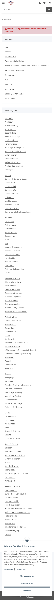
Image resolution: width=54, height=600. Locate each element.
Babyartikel (9, 328)
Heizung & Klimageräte (14, 147)
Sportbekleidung (12, 466)
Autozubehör (10, 129)
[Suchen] (49, 9)
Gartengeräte (10, 190)
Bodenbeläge (10, 133)
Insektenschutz (11, 201)
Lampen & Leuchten (13, 247)
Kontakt (8, 51)
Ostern (8, 272)
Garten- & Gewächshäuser (16, 179)
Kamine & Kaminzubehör (15, 151)
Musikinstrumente (12, 346)
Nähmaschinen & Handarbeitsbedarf (20, 350)
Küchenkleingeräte (13, 296)
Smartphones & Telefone (15, 527)
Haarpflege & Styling (13, 392)
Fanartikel (9, 368)
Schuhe (8, 435)
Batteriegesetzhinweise (14, 94)
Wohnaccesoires (11, 261)
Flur (6, 243)
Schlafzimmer (10, 228)
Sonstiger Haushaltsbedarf (16, 311)
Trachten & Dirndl (12, 438)
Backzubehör (10, 285)
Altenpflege (9, 378)
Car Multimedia (11, 497)
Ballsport (8, 448)
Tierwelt (8, 361)
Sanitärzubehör (11, 158)
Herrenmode (10, 420)
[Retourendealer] (11, 3)
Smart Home (10, 523)
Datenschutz (21, 569)
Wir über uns (10, 56)
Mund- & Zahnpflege (13, 403)
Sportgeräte (10, 470)
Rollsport (8, 462)
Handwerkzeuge (11, 144)
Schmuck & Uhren (12, 431)
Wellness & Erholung (13, 407)
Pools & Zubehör (12, 208)
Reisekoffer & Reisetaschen (16, 342)
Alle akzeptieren (27, 576)
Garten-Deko (10, 182)
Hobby (7, 335)
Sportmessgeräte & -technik (16, 473)
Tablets (8, 534)
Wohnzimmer (10, 225)
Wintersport (10, 481)
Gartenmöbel (10, 186)
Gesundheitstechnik (13, 389)
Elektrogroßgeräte (12, 289)
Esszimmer (9, 221)
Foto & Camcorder (12, 505)
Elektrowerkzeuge (12, 136)
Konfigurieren (27, 583)
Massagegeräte (11, 400)
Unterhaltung (10, 364)
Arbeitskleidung (11, 125)
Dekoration (9, 265)
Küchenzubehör (11, 300)
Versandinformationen (14, 70)
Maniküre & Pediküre (13, 396)
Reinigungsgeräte (12, 304)
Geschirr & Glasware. (13, 293)
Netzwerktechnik (12, 516)
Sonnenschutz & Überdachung (18, 212)
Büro (7, 239)
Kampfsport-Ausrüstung (15, 455)
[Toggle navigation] (3, 1)
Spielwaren (9, 357)
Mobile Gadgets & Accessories (17, 512)
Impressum (8, 569)
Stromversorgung (12, 530)
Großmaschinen (11, 140)
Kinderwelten (10, 339)
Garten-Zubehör (11, 193)
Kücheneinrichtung (13, 282)
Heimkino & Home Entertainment (19, 508)
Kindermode (10, 424)
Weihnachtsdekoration (14, 269)
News (7, 47)
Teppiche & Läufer (12, 254)
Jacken (7, 427)
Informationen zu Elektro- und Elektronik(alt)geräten (27, 66)
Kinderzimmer (11, 232)
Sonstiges (9, 169)
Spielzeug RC (10, 324)
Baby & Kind (10, 381)
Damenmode (10, 416)
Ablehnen (27, 591)
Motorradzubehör (12, 459)
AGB (6, 80)
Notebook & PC (11, 519)
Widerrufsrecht (11, 98)
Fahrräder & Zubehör (14, 451)
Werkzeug (9, 122)
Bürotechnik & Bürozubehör (16, 494)
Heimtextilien (10, 258)
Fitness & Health (11, 501)
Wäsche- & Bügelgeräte (14, 307)
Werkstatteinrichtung (14, 166)
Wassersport (10, 477)
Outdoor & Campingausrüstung (18, 353)
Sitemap (8, 84)
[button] (40, 2)
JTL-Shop (31, 597)
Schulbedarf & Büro (13, 320)
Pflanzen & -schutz (12, 204)
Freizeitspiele (10, 331)
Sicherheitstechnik (12, 162)
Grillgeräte (9, 197)
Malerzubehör (11, 155)
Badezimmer (10, 236)
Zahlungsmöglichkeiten (14, 61)
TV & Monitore (11, 490)
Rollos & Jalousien (12, 250)
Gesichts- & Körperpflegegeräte (18, 385)
